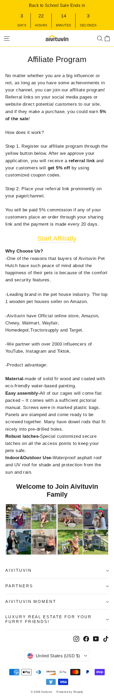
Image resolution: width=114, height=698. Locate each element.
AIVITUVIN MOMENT (30, 601)
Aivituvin (18, 570)
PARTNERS (19, 586)
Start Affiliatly (57, 238)
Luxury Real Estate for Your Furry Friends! (48, 619)
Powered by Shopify (69, 691)
